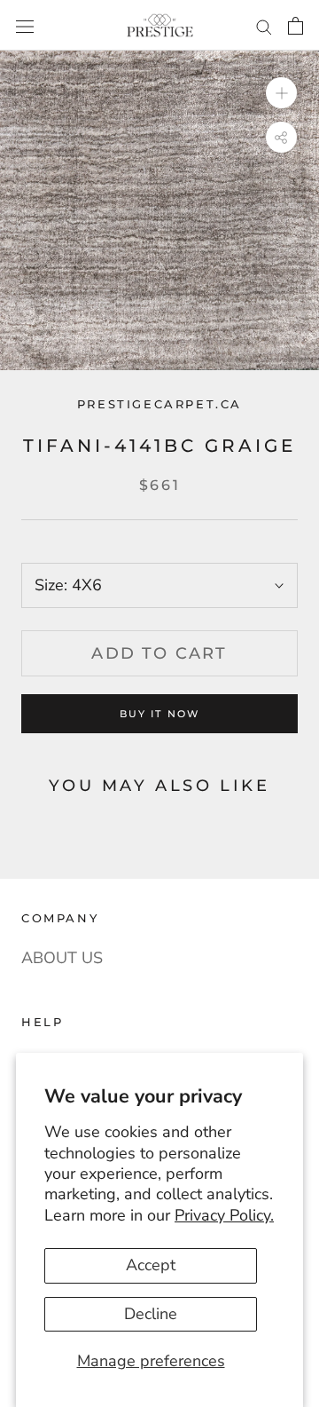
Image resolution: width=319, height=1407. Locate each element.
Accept (150, 1265)
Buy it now (160, 713)
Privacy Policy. (224, 1215)
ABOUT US (62, 957)
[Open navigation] (25, 25)
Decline (150, 1313)
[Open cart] (295, 25)
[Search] (264, 25)
